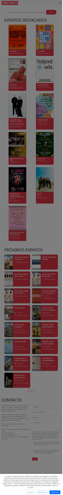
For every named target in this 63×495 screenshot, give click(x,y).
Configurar (30, 492)
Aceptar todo (55, 492)
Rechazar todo (42, 492)
